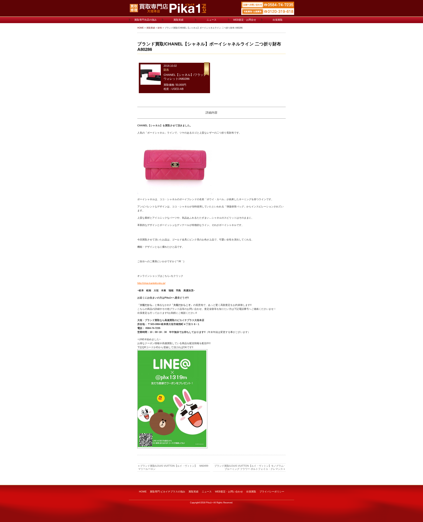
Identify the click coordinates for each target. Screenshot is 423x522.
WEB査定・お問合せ (244, 19)
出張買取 (278, 19)
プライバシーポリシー (271, 491)
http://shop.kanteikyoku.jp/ (151, 283)
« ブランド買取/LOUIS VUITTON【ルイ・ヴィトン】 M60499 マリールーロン (174, 467)
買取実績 (178, 19)
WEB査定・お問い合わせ (229, 491)
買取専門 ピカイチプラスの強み (167, 491)
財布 (160, 28)
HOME (140, 28)
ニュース (211, 19)
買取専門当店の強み (145, 19)
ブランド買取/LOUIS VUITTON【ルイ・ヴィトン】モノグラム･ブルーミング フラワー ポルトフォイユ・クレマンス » (249, 467)
